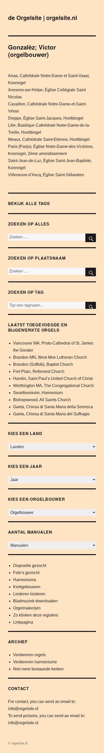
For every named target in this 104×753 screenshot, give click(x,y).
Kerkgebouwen (26, 587)
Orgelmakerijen (27, 608)
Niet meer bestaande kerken (38, 669)
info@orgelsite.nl (23, 708)
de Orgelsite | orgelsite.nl (42, 17)
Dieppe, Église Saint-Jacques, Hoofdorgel (45, 118)
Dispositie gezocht (29, 565)
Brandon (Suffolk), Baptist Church (43, 364)
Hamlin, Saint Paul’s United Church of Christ (53, 378)
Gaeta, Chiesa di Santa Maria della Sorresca (53, 407)
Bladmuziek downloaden (35, 601)
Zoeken (90, 305)
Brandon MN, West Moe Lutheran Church (50, 357)
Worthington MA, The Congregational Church (53, 385)
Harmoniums (24, 580)
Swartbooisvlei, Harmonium (38, 393)
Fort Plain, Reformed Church (38, 371)
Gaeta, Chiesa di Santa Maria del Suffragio (51, 414)
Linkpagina (23, 622)
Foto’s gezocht (26, 573)
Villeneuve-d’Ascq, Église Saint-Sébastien (46, 175)
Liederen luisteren (29, 594)
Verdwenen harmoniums (35, 662)
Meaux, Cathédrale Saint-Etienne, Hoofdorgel (49, 139)
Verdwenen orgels (29, 655)
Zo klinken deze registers (35, 615)
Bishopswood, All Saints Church (42, 400)
